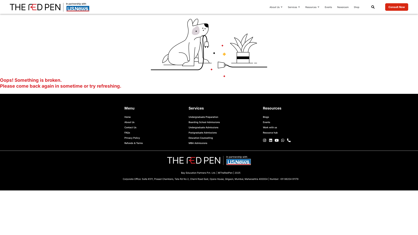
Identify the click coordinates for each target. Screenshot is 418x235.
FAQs (127, 132)
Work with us (270, 127)
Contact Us (130, 127)
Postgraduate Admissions (203, 132)
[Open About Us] (281, 7)
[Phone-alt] (289, 140)
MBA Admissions (198, 143)
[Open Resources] (318, 7)
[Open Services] (299, 7)
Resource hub (270, 132)
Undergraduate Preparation (203, 117)
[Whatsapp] (283, 140)
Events (266, 122)
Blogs (266, 117)
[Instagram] (264, 140)
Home (127, 117)
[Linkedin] (271, 140)
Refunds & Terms (133, 143)
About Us (129, 122)
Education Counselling (201, 137)
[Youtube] (277, 140)
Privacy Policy (132, 137)
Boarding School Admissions (204, 122)
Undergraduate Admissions (203, 127)
